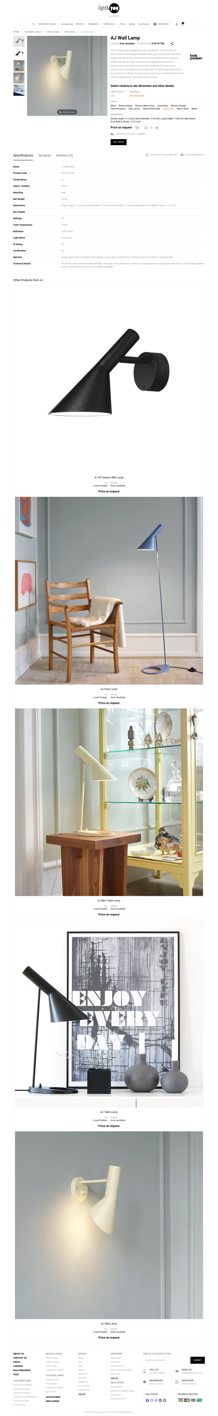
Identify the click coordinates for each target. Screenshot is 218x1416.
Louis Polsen (84, 1386)
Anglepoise (83, 1382)
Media (132, 24)
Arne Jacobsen (127, 43)
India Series (163, 24)
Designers (93, 24)
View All (81, 1394)
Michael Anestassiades (121, 1370)
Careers (18, 1366)
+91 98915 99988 (157, 1373)
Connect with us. (156, 1384)
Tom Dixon (83, 1374)
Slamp (81, 1358)
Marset (81, 1370)
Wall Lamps (70, 32)
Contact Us (20, 1358)
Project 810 (116, 1395)
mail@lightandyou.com (192, 1373)
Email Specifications (194, 154)
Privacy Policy (19, 1405)
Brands (80, 24)
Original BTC (83, 1390)
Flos (80, 1362)
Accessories (67, 24)
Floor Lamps (51, 1366)
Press (16, 1362)
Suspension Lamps (54, 1370)
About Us (18, 1353)
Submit (198, 1360)
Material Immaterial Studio (122, 1391)
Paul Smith (115, 1374)
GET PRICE (118, 142)
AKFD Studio (116, 1387)
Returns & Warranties (22, 1385)
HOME (16, 32)
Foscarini (82, 1378)
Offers (123, 24)
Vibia (80, 1366)
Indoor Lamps (53, 32)
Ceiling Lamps (52, 1362)
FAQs (16, 1374)
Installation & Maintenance (25, 1397)
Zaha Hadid (116, 1358)
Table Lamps (51, 1358)
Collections (109, 24)
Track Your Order (21, 1401)
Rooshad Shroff (118, 1399)
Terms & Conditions (22, 1393)
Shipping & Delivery (21, 1389)
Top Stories (143, 24)
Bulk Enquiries (22, 1370)
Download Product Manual (163, 154)
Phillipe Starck (117, 1366)
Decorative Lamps (47, 24)
